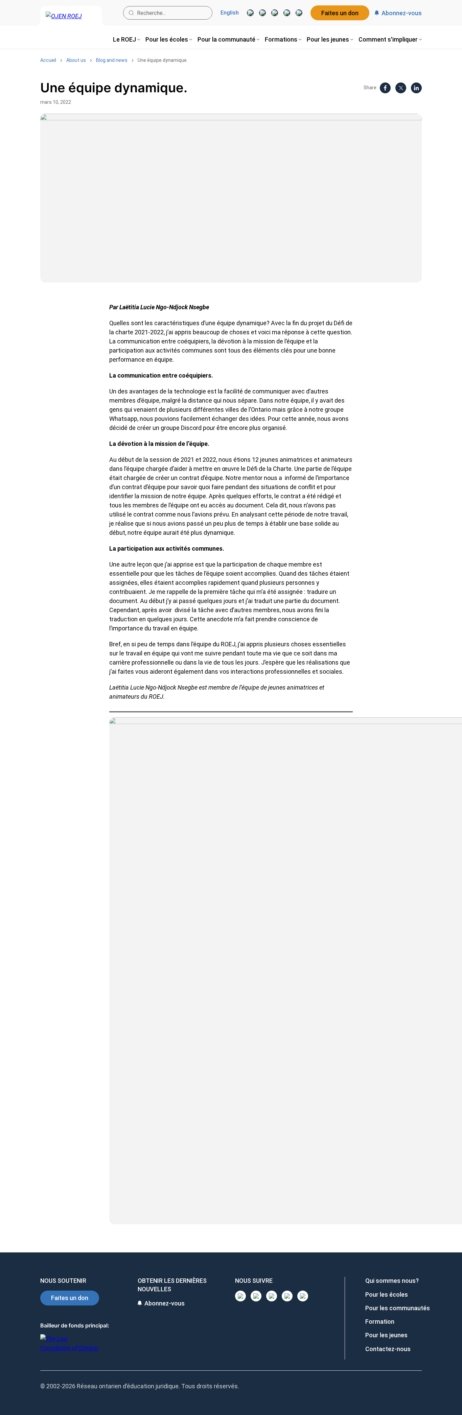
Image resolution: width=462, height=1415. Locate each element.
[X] (286, 12)
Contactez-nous (388, 1348)
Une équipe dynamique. (163, 60)
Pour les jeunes (386, 1335)
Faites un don (340, 13)
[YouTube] (274, 12)
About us (76, 60)
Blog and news (112, 60)
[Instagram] (250, 12)
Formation (379, 1321)
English (230, 13)
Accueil (48, 60)
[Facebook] (299, 12)
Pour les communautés (397, 1308)
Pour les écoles (386, 1294)
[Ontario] (69, 1347)
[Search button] (131, 13)
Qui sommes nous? (392, 1280)
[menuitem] (126, 39)
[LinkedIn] (262, 12)
